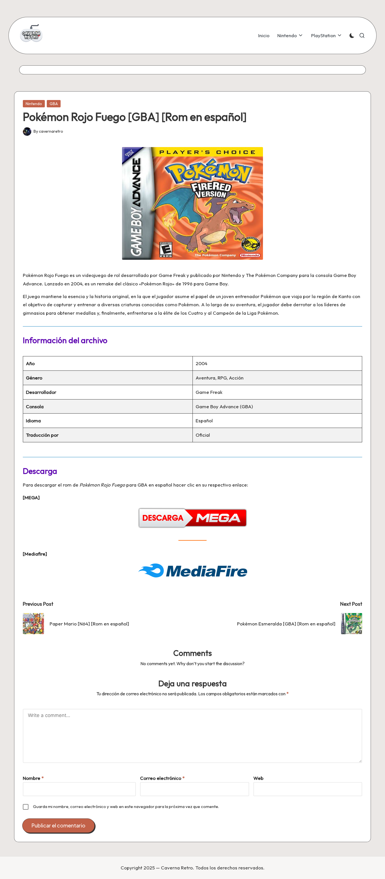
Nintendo (34, 103)
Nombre (33, 778)
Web (258, 778)
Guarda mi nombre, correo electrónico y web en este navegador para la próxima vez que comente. (126, 806)
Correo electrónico (162, 778)
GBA (54, 103)
